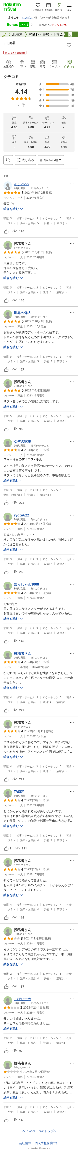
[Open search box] (8, 160)
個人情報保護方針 (47, 1143)
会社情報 (25, 1143)
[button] (26, 185)
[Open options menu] (72, 184)
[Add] (69, 45)
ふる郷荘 (9, 43)
